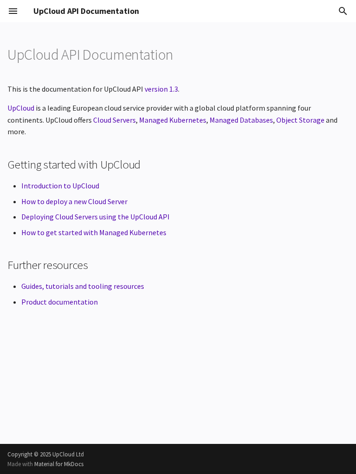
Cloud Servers (114, 120)
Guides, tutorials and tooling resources (82, 286)
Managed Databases (241, 120)
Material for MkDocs (58, 464)
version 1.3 (161, 89)
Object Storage (300, 120)
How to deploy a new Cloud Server (74, 201)
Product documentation (59, 301)
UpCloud (20, 107)
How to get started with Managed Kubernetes (93, 232)
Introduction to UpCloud (60, 185)
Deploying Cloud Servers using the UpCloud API (95, 216)
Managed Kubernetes (172, 120)
